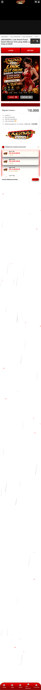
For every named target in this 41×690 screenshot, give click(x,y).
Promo (4, 687)
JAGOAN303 (4, 36)
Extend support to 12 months (21, 124)
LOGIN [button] (11, 97)
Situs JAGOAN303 (15, 36)
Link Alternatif (28, 687)
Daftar (20, 687)
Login (12, 687)
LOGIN (10, 50)
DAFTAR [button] (25, 97)
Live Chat (36, 687)
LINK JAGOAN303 (27, 36)
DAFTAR (30, 50)
